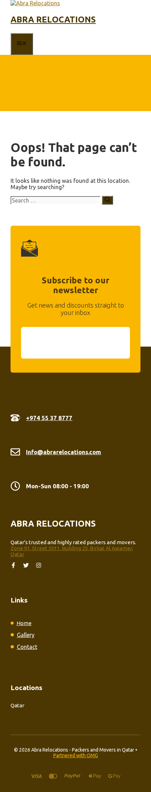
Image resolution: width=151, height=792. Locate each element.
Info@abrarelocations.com (63, 452)
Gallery (25, 635)
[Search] (107, 200)
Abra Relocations (53, 19)
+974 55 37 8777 (49, 417)
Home (24, 623)
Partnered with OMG (75, 755)
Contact (27, 647)
